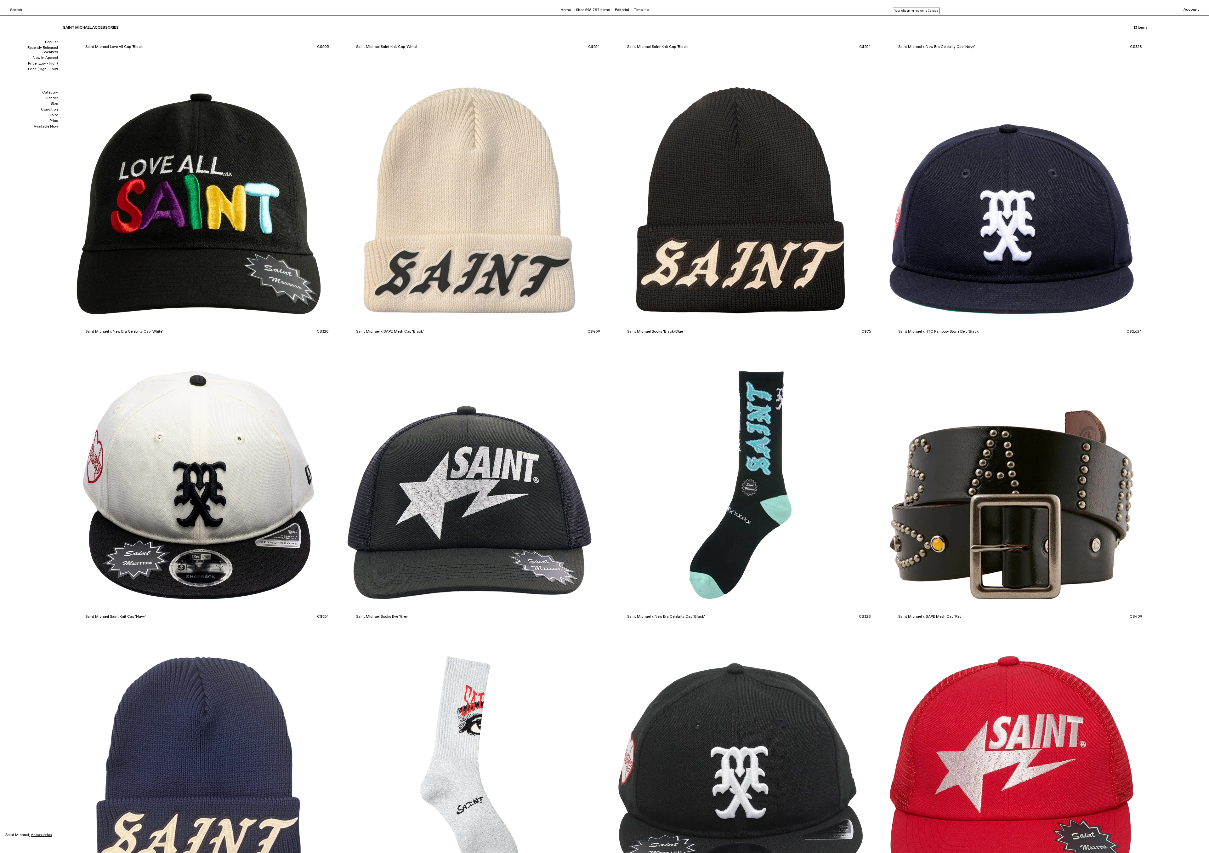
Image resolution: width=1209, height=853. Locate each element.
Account (1191, 10)
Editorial (622, 10)
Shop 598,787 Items (593, 10)
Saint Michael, (17, 835)
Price (53, 121)
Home (566, 10)
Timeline (641, 10)
